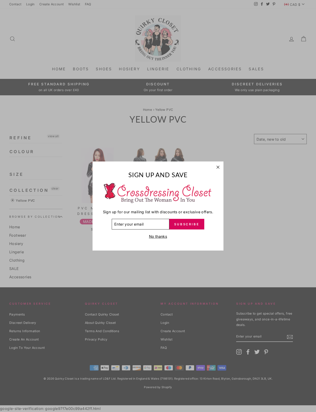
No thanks (158, 236)
